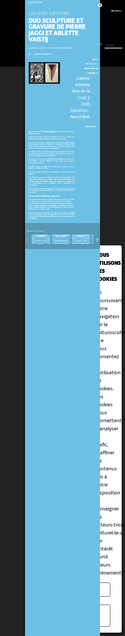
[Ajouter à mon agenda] (29, 54)
